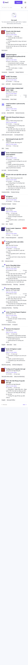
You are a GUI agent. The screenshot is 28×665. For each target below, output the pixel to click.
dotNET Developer (11, 76)
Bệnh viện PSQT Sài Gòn (12, 245)
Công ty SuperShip (10, 33)
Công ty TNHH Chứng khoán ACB (14, 120)
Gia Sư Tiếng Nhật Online (13, 265)
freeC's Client (9, 58)
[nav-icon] (25, 2)
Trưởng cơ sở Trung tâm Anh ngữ (15, 369)
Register (18, 2)
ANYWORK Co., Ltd (11, 313)
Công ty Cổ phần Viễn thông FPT (14, 142)
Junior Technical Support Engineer (16, 312)
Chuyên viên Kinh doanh (13, 31)
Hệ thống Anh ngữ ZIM (11, 78)
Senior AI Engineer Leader (13, 349)
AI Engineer (9, 196)
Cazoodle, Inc (9, 330)
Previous (5, 404)
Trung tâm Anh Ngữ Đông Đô (13, 370)
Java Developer (10, 208)
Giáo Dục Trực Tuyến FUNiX (13, 267)
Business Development (13, 329)
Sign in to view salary (11, 34)
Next (24, 404)
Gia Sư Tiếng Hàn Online (13, 289)
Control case (9, 107)
